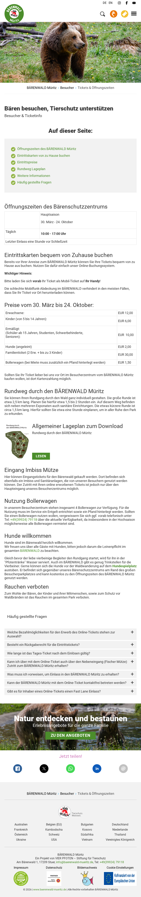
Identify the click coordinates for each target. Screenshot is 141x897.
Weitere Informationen (33, 176)
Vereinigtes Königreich (120, 839)
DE (104, 3)
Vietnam (87, 839)
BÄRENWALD (30, 551)
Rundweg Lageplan (31, 169)
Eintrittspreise (27, 162)
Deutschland (120, 824)
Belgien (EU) (54, 824)
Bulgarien (87, 824)
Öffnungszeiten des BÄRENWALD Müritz (46, 149)
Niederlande (120, 829)
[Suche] (102, 14)
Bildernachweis (87, 867)
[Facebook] (126, 3)
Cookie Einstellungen (120, 867)
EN (110, 3)
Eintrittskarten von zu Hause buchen (43, 155)
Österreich (21, 834)
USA (54, 839)
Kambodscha (54, 829)
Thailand (120, 834)
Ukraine (21, 839)
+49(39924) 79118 (23, 519)
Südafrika (87, 834)
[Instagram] (119, 3)
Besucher (67, 88)
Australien (21, 824)
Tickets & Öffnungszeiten (96, 88)
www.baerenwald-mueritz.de (49, 889)
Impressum (21, 867)
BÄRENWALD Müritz (42, 88)
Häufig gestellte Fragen (34, 182)
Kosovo (87, 829)
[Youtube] (134, 3)
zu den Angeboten (71, 735)
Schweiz (54, 834)
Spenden (113, 14)
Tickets (124, 14)
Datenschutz (54, 867)
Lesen (41, 456)
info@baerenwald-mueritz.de (74, 862)
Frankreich (21, 829)
